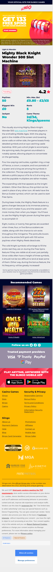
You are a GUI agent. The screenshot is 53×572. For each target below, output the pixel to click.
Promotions (30, 422)
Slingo (5, 396)
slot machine (21, 130)
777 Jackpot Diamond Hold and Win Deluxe (38, 310)
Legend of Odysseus (13, 309)
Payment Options (10, 425)
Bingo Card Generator (11, 436)
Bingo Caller (30, 436)
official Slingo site (22, 483)
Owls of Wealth (13, 337)
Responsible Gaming (33, 396)
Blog (4, 432)
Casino (5, 406)
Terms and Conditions (34, 403)
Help (4, 429)
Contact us (30, 429)
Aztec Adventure (38, 337)
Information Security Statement (33, 411)
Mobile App (30, 432)
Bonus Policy (30, 399)
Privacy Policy (30, 406)
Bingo (4, 403)
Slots (4, 399)
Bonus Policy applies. (43, 44)
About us (6, 422)
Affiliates (29, 425)
